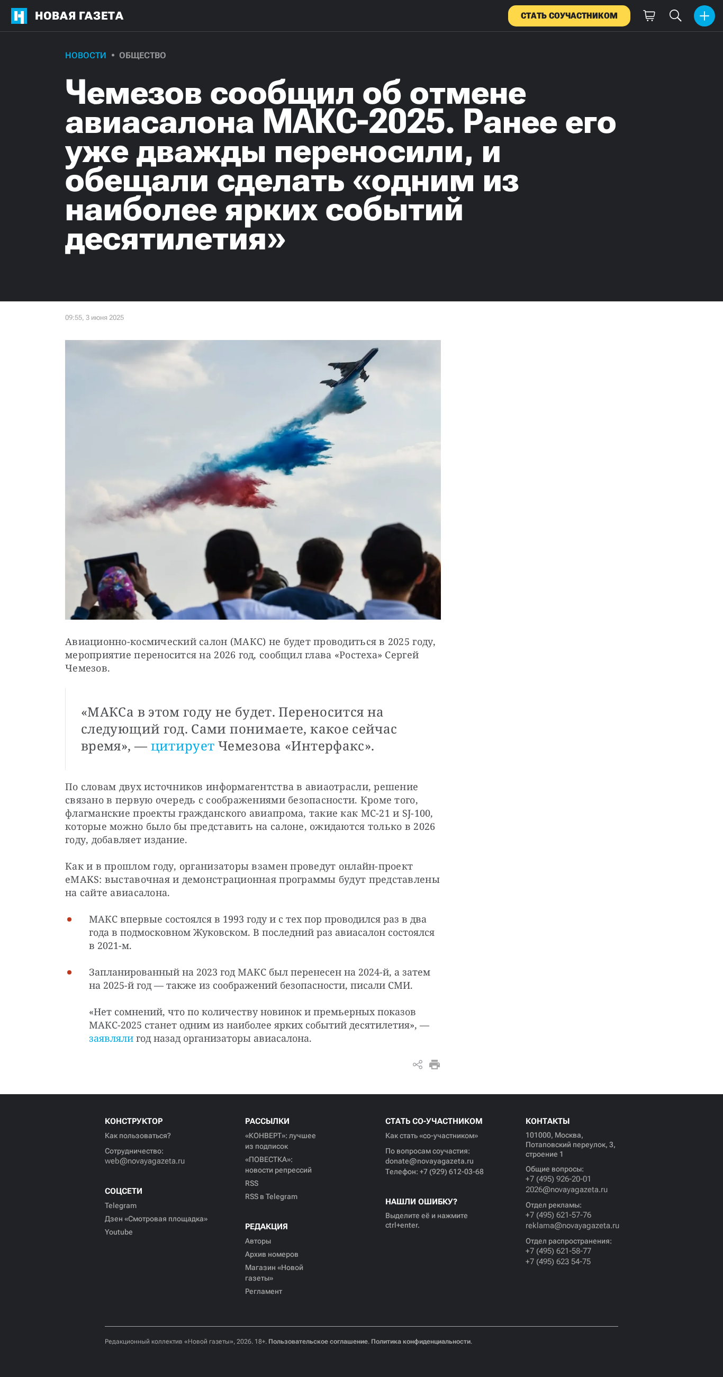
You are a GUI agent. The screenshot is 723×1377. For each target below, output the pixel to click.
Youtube (119, 1232)
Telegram (121, 1205)
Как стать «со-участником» (431, 1135)
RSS (251, 1183)
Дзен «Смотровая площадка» (156, 1218)
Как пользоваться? (138, 1135)
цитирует (183, 745)
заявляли (111, 1038)
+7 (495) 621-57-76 (558, 1215)
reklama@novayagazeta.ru (572, 1225)
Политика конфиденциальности (421, 1341)
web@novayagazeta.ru (145, 1161)
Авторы (258, 1241)
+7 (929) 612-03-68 (452, 1171)
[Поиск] (675, 16)
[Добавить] (704, 15)
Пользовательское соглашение (318, 1341)
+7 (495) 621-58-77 (558, 1251)
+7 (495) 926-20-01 (558, 1179)
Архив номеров (272, 1254)
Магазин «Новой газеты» (274, 1272)
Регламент (263, 1291)
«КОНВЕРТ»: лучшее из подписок (280, 1140)
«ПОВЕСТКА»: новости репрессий (278, 1164)
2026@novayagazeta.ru (567, 1189)
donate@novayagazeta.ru (429, 1161)
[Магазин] (649, 16)
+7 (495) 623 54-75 (558, 1261)
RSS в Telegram (271, 1196)
